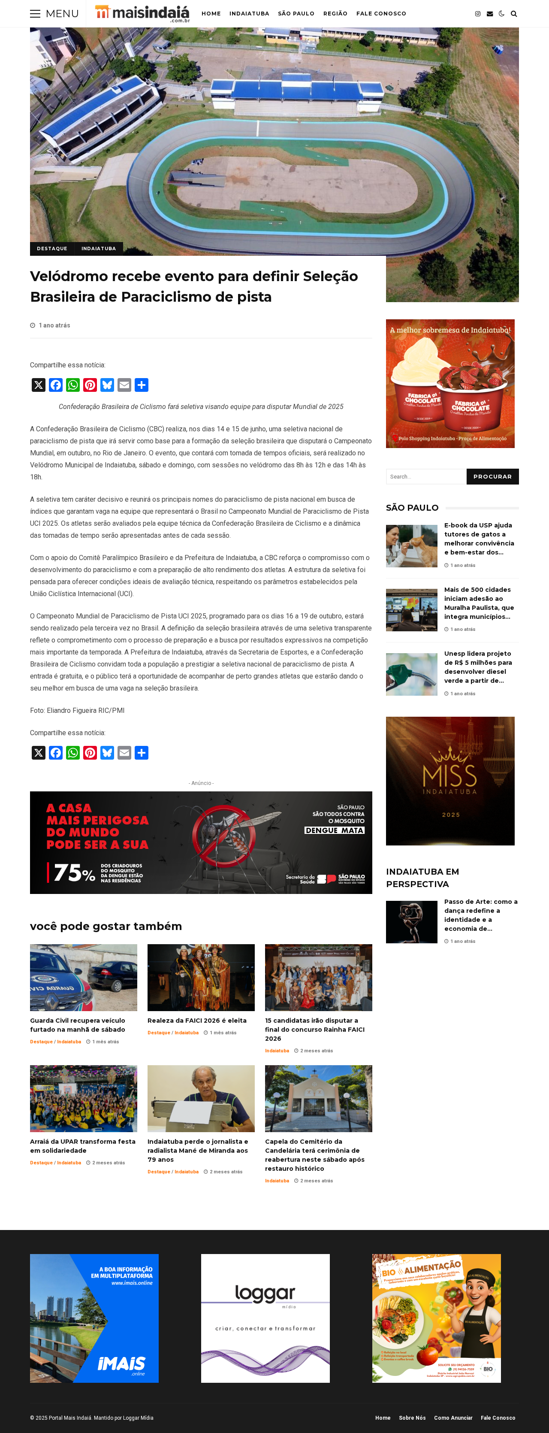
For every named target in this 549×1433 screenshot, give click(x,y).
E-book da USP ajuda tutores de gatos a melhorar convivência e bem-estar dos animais (411, 546)
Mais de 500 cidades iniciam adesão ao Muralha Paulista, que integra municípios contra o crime (411, 610)
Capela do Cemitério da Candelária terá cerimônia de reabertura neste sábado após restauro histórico (318, 1098)
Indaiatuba (249, 13)
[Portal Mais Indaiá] (142, 15)
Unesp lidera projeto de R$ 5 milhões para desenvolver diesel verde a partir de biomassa (411, 674)
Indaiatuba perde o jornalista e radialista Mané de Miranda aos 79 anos (201, 1098)
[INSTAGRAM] (478, 13)
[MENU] (35, 13)
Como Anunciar (453, 1418)
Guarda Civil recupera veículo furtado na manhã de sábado (83, 977)
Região (335, 13)
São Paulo (296, 13)
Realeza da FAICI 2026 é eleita (201, 977)
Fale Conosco (381, 13)
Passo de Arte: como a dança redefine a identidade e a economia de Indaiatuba (411, 922)
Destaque (52, 248)
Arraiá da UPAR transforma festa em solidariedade (83, 1098)
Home (211, 13)
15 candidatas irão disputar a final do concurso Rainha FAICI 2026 (318, 977)
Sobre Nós (412, 1418)
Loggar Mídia (138, 1418)
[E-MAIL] (490, 13)
